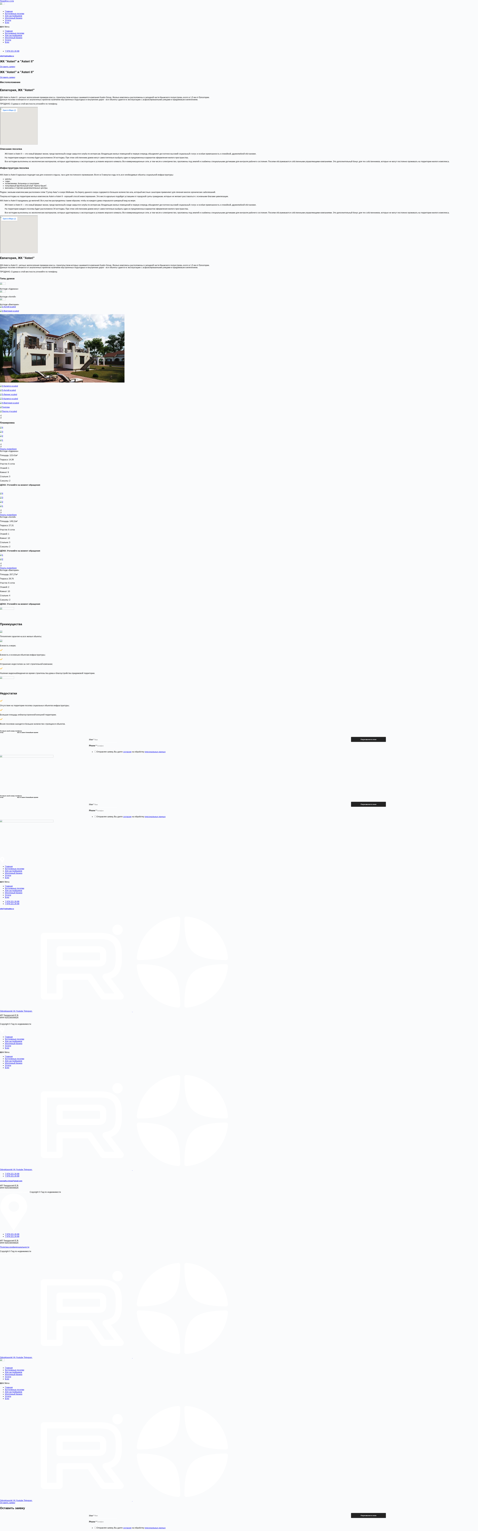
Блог (7, 22)
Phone (92, 746)
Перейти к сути (7, 1)
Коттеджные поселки (14, 14)
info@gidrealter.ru (7, 56)
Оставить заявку (7, 67)
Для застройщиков (13, 16)
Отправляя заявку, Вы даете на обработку (131, 752)
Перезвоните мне (368, 739)
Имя (91, 740)
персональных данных (155, 752)
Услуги (8, 20)
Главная (9, 11)
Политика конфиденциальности (14, 1022)
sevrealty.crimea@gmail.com (11, 1181)
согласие (127, 752)
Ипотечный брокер (13, 18)
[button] (239, 27)
